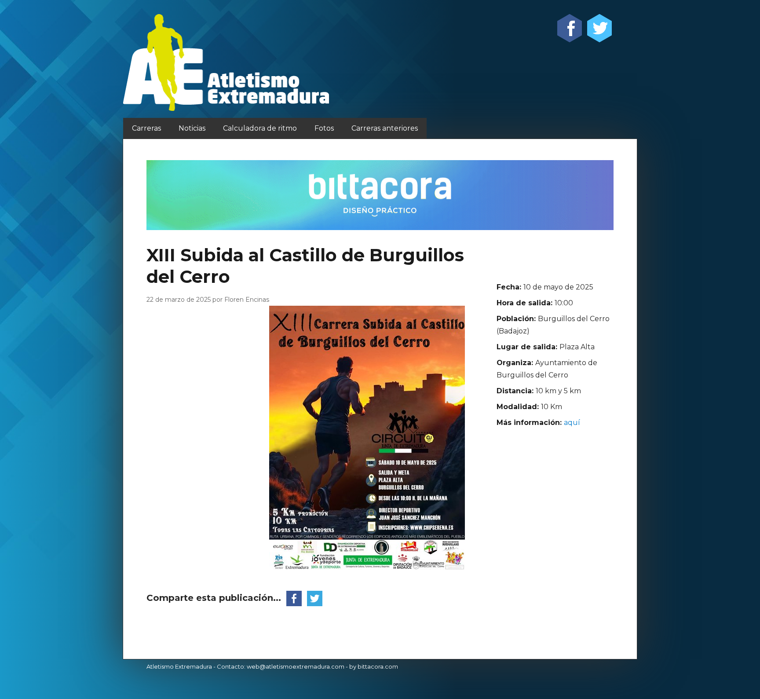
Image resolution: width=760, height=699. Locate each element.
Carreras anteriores (384, 128)
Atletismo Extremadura (179, 666)
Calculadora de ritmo (260, 128)
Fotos (324, 128)
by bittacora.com (373, 666)
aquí (572, 422)
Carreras (146, 128)
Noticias (192, 128)
